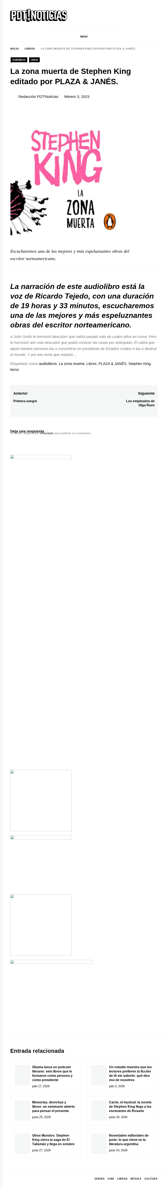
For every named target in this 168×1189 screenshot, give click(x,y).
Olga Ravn (146, 405)
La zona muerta (71, 364)
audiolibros (48, 364)
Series (99, 1178)
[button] (84, 36)
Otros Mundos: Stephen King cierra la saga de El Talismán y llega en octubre (53, 1140)
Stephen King (139, 364)
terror (14, 370)
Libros (34, 59)
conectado (46, 433)
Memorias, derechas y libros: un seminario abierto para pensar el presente (53, 1107)
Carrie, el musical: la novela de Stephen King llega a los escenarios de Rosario (130, 1107)
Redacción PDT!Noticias (38, 97)
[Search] (156, 36)
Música (136, 1178)
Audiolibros (19, 59)
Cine (111, 1178)
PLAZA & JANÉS (112, 364)
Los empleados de (140, 401)
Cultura (151, 1178)
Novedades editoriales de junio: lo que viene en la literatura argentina (129, 1140)
